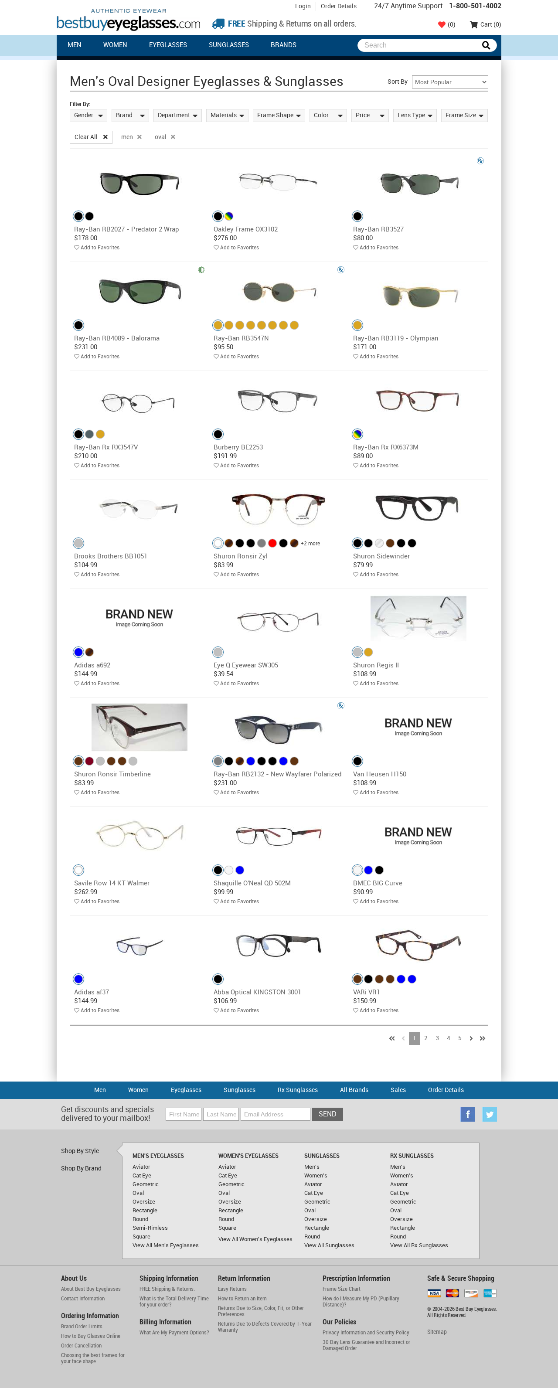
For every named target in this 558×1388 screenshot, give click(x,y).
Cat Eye (142, 1176)
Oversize (144, 1202)
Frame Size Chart (342, 1289)
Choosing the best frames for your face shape (93, 1358)
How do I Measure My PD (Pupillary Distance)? (361, 1302)
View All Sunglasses (329, 1245)
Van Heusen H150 (379, 774)
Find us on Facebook (467, 1114)
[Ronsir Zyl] (279, 509)
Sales (398, 1090)
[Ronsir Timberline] (139, 727)
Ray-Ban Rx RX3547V (106, 447)
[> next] (471, 1038)
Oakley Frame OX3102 (246, 229)
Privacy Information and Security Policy (366, 1333)
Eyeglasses (168, 45)
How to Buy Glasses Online (90, 1336)
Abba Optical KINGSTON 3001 (257, 992)
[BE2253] (279, 400)
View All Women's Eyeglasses (255, 1239)
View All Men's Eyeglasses (166, 1245)
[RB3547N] (279, 291)
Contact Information (83, 1299)
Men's (312, 1167)
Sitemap (437, 1332)
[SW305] (279, 618)
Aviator (141, 1167)
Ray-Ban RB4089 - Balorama (117, 338)
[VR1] (418, 945)
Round (140, 1219)
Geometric (146, 1184)
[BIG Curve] (418, 836)
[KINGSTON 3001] (279, 945)
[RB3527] (418, 182)
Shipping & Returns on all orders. (291, 24)
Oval (138, 1193)
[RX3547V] (139, 400)
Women (115, 45)
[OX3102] (279, 182)
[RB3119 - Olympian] (418, 291)
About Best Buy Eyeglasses (91, 1289)
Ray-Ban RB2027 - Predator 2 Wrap (126, 229)
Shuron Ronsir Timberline (112, 774)
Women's (315, 1176)
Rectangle (145, 1211)
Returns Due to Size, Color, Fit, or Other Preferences (261, 1311)
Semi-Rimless (150, 1228)
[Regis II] (418, 618)
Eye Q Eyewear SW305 (246, 665)
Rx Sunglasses (298, 1090)
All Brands (354, 1090)
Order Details (339, 6)
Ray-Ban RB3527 (378, 229)
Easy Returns (232, 1289)
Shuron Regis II (376, 665)
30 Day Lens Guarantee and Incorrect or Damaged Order (366, 1345)
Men (75, 45)
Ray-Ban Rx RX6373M (385, 447)
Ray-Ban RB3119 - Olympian (396, 338)
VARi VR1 (366, 992)
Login (303, 6)
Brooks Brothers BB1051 (110, 556)
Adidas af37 (91, 992)
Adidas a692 (92, 665)
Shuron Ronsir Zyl (241, 556)
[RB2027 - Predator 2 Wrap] (139, 182)
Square (141, 1237)
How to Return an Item (242, 1299)
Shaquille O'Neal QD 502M (252, 883)
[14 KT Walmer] (139, 836)
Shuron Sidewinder (381, 556)
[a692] (139, 618)
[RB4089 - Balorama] (139, 291)
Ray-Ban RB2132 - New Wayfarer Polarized (278, 774)
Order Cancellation (81, 1346)
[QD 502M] (279, 836)
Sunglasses (229, 45)
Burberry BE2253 (238, 447)
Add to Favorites (100, 248)
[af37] (139, 945)
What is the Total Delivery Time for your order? (174, 1302)
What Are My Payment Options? (174, 1333)
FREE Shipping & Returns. (167, 1289)
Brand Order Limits (81, 1326)
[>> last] (482, 1038)
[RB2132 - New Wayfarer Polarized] (279, 727)
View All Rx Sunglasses (419, 1245)
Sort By (398, 81)
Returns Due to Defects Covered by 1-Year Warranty (265, 1327)
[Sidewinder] (418, 509)
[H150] (418, 727)
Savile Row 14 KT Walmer (112, 883)
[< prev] (403, 1038)
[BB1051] (139, 509)
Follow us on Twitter (489, 1114)
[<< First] (392, 1038)
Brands (283, 45)
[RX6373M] (418, 400)
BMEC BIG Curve (377, 883)
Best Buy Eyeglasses (129, 19)
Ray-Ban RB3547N (241, 338)
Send (328, 1114)
